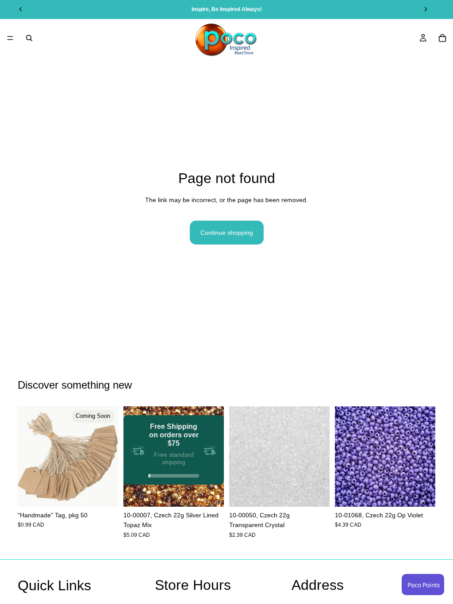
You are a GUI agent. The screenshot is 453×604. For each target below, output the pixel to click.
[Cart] (442, 38)
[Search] (29, 38)
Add (217, 493)
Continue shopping (226, 232)
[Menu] (10, 38)
